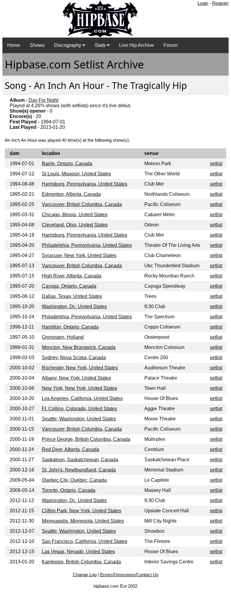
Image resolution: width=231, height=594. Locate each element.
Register (220, 3)
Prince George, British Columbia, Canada (86, 439)
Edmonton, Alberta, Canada (71, 194)
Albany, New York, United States (76, 377)
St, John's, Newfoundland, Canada (79, 469)
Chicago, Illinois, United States (74, 214)
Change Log (85, 574)
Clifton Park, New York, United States (81, 510)
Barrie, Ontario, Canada (67, 163)
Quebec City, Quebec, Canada (74, 480)
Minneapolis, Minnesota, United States (83, 520)
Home (13, 45)
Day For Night (43, 100)
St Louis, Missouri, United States (76, 173)
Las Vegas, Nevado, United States (78, 551)
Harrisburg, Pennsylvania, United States (84, 183)
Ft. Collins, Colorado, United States (79, 408)
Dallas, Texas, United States (72, 296)
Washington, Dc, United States (74, 306)
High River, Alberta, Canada (71, 275)
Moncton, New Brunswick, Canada (79, 347)
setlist (216, 163)
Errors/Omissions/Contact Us (129, 574)
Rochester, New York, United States (80, 367)
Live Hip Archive (136, 45)
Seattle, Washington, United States (79, 418)
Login (203, 3)
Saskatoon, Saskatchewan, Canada (80, 459)
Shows (37, 45)
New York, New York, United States (79, 388)
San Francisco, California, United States (84, 541)
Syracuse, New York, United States (79, 255)
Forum (170, 45)
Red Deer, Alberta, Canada (70, 449)
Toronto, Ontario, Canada (68, 490)
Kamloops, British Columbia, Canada (81, 561)
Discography (68, 45)
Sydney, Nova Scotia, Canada (74, 357)
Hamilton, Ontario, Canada (70, 326)
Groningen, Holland (63, 337)
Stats (101, 45)
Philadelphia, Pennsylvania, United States (87, 245)
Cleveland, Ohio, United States (75, 224)
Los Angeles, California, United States (82, 398)
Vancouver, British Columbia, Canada (82, 204)
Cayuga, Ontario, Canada (69, 286)
